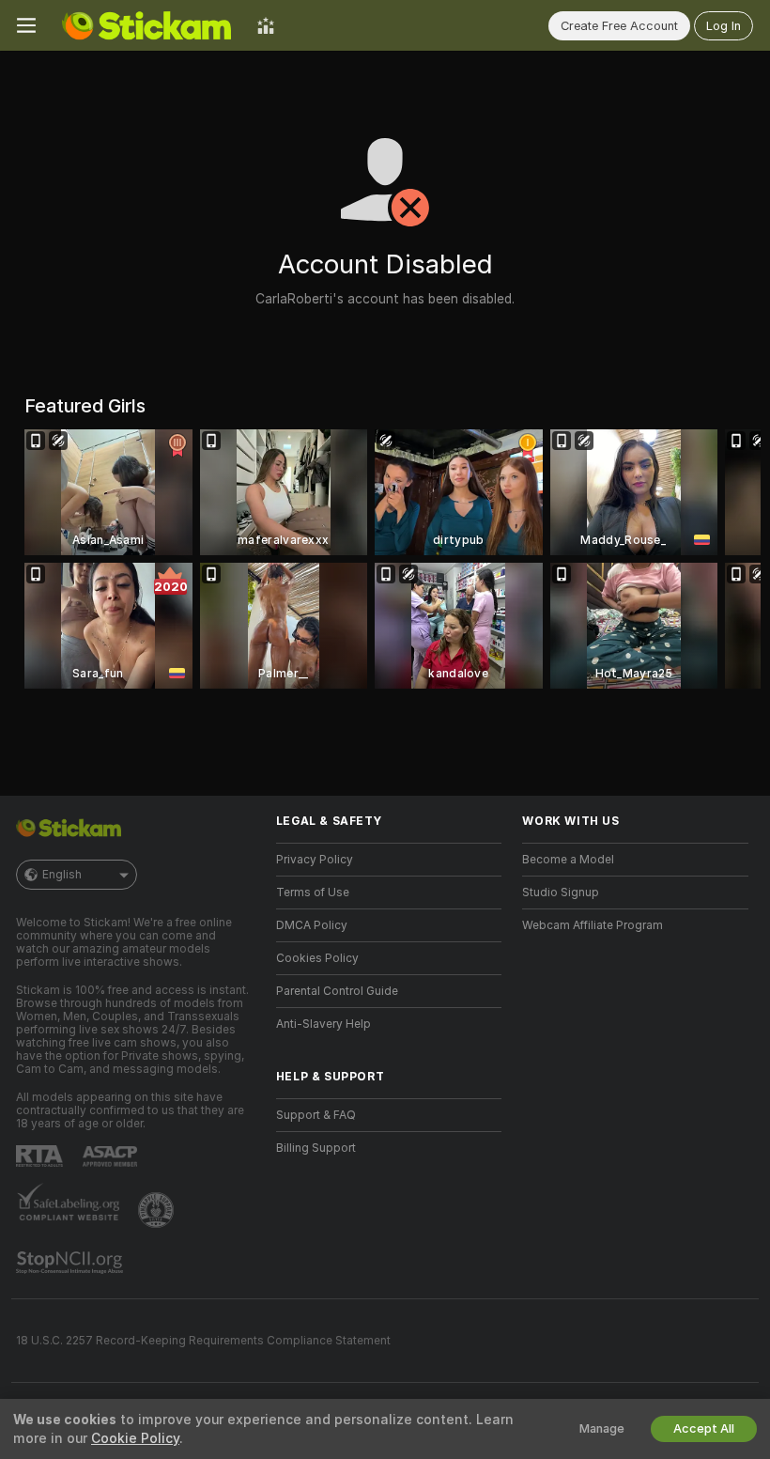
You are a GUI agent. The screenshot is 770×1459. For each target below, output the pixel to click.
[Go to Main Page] (146, 25)
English (62, 874)
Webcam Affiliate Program (592, 925)
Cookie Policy (135, 1438)
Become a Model (568, 859)
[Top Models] (265, 25)
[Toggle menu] (26, 25)
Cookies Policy (317, 958)
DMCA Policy (311, 925)
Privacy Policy (314, 859)
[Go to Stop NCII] (71, 1262)
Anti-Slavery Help (323, 1024)
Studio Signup (560, 892)
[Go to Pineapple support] (157, 1210)
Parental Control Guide (337, 991)
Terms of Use (312, 892)
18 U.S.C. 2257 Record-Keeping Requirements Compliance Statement (203, 1340)
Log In (723, 26)
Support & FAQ (316, 1115)
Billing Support (316, 1148)
